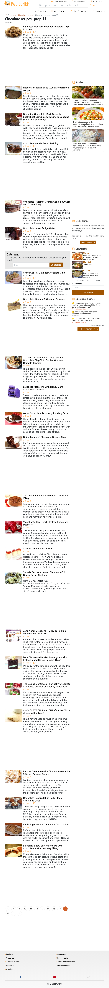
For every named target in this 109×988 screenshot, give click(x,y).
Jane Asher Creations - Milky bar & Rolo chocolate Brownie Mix (44, 632)
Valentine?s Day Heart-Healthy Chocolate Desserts (45, 523)
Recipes (39, 11)
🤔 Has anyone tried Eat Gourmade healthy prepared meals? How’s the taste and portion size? (86, 305)
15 (54, 908)
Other (99, 11)
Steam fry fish (89, 264)
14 (48, 908)
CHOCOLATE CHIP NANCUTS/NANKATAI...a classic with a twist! (46, 711)
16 (60, 908)
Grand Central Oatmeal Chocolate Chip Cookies (44, 274)
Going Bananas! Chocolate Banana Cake (44, 437)
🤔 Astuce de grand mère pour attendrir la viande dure (84, 313)
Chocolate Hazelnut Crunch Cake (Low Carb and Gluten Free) (46, 203)
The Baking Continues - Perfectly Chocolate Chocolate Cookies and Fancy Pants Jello (46, 685)
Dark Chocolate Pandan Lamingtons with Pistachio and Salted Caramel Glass (45, 658)
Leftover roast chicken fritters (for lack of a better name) (92, 257)
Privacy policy (63, 958)
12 (37, 908)
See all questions (97, 325)
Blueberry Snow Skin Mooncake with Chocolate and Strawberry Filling (42, 847)
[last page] (19, 913)
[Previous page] (13, 908)
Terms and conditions (66, 962)
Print (98, 280)
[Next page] (13, 913)
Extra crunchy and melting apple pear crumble (90, 275)
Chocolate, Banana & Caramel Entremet (44, 299)
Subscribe (56, 265)
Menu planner (87, 242)
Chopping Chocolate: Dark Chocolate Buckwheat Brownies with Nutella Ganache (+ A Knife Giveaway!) (46, 117)
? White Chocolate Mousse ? (38, 548)
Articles (58, 11)
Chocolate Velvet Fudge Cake (39, 228)
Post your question (89, 329)
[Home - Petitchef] (6, 15)
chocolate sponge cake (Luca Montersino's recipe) (46, 89)
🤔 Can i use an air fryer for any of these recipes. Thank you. (86, 319)
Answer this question (79, 309)
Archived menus (85, 280)
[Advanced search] (94, 6)
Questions (79, 11)
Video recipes (11, 958)
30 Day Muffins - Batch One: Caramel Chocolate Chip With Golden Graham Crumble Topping (43, 360)
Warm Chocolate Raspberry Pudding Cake (45, 413)
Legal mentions (63, 965)
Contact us (61, 954)
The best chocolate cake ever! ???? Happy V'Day (46, 497)
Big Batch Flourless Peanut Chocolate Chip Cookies (46, 28)
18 (8, 913)
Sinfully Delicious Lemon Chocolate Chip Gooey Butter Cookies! (44, 573)
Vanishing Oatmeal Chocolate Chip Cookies (46, 824)
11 (31, 908)
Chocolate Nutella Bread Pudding (40, 143)
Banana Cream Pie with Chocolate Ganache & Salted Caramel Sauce (46, 772)
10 (25, 908)
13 (42, 908)
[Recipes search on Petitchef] (90, 5)
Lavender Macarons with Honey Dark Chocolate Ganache (43, 388)
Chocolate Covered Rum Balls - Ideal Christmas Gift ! (42, 799)
